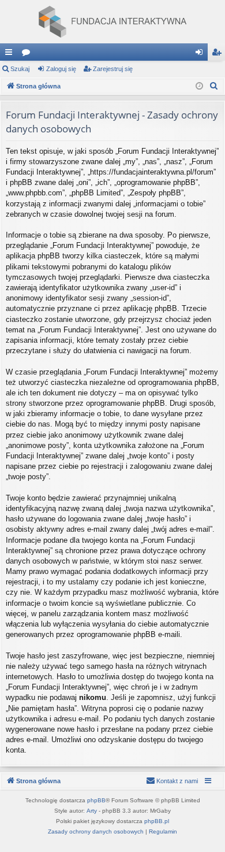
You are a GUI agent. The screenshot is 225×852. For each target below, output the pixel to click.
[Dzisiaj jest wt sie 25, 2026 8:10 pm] (199, 86)
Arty (92, 810)
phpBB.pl (156, 821)
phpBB (96, 800)
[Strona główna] (112, 21)
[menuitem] (214, 86)
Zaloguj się (61, 68)
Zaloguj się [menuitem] (201, 54)
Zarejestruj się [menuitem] (218, 54)
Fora (28, 54)
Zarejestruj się (113, 68)
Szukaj (19, 68)
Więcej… (11, 54)
